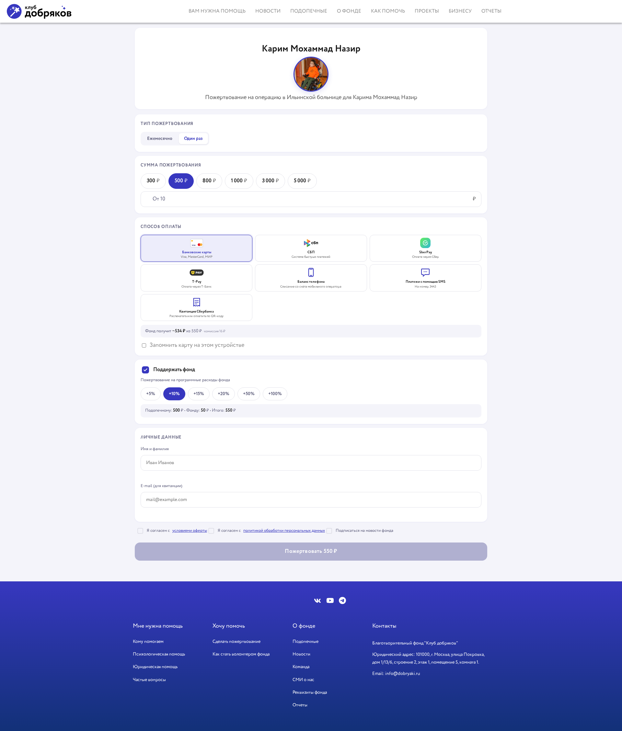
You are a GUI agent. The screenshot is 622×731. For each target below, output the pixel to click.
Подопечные (308, 11)
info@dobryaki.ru (402, 673)
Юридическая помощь (155, 667)
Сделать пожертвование (236, 641)
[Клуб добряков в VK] (317, 600)
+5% (150, 394)
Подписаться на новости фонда (364, 531)
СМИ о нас (303, 680)
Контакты (384, 626)
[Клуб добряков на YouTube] (330, 600)
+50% (249, 394)
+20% (223, 394)
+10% (174, 394)
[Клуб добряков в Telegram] (342, 600)
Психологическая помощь (159, 654)
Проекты (427, 11)
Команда (301, 667)
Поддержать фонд (174, 369)
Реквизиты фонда (310, 692)
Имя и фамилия (155, 449)
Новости (268, 11)
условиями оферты (189, 531)
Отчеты (491, 11)
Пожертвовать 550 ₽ (311, 551)
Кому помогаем (148, 641)
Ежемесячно (159, 138)
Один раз (193, 138)
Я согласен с (177, 531)
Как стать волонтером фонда (241, 654)
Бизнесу (460, 11)
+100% (275, 394)
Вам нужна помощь (217, 11)
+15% (198, 394)
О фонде (349, 11)
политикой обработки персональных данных (284, 531)
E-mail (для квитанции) (161, 486)
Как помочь (388, 11)
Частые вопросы (149, 680)
